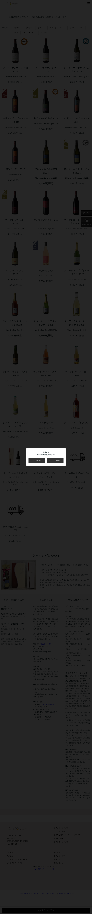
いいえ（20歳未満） (55, 460)
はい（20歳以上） (37, 460)
